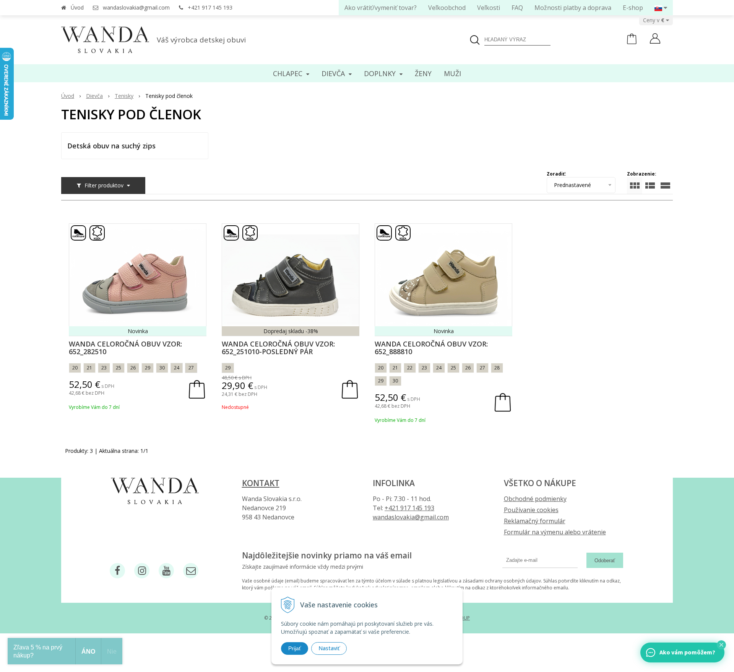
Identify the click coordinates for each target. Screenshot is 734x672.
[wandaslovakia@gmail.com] (190, 570)
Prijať (294, 648)
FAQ (517, 7)
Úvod (77, 7)
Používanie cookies (531, 510)
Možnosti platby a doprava (572, 7)
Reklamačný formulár (534, 521)
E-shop (633, 7)
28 (497, 367)
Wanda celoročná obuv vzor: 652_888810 (431, 347)
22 (409, 367)
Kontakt (260, 483)
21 (89, 367)
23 (104, 367)
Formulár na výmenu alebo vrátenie (555, 532)
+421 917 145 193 (210, 7)
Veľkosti (488, 7)
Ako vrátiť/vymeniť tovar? (380, 7)
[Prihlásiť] (655, 39)
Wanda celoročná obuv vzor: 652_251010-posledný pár (278, 347)
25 (118, 367)
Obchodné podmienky (535, 499)
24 (176, 367)
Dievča (94, 95)
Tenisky (124, 95)
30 (162, 367)
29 (147, 367)
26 (133, 367)
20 (75, 367)
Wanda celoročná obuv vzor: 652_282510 (125, 347)
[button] (721, 644)
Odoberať (604, 560)
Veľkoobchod (447, 7)
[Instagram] (141, 570)
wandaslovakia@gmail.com (136, 7)
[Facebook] (117, 570)
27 (191, 367)
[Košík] (632, 42)
